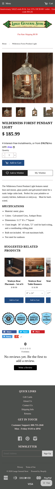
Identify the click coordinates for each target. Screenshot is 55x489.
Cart (51, 3)
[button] (52, 15)
